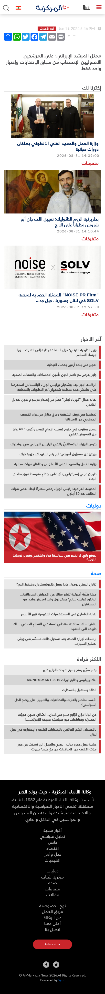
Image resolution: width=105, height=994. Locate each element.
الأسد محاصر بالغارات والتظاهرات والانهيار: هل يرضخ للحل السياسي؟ (55, 702)
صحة (96, 573)
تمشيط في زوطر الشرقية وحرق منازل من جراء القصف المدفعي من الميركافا (58, 417)
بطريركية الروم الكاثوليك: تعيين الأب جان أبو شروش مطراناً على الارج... (60, 221)
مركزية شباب (52, 876)
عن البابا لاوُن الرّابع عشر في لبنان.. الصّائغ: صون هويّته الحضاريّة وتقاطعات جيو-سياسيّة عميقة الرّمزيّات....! (57, 717)
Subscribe (52, 944)
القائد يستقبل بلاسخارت (79, 689)
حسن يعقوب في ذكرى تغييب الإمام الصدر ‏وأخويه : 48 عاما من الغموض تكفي (54, 431)
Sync (61, 980)
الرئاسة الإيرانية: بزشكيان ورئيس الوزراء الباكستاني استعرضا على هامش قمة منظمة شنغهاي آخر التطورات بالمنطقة (53, 387)
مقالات (52, 894)
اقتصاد (52, 848)
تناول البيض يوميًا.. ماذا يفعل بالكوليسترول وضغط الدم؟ (56, 584)
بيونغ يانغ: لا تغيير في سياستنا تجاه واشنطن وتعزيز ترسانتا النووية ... (54, 557)
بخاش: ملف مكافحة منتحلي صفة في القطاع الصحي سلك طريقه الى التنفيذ (54, 626)
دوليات (93, 505)
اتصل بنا (52, 929)
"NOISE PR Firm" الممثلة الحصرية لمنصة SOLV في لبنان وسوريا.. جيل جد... (59, 297)
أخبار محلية (52, 830)
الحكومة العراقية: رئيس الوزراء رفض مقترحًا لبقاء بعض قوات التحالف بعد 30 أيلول (53, 491)
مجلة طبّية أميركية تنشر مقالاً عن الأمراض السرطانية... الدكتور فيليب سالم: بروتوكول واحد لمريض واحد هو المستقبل (58, 599)
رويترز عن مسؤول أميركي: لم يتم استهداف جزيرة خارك (58, 454)
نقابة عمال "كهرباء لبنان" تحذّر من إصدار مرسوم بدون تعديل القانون (54, 402)
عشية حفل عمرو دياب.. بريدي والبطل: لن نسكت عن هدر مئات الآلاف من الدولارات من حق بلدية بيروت (57, 747)
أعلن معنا (52, 923)
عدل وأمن (53, 854)
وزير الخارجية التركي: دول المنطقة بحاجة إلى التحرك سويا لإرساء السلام (56, 352)
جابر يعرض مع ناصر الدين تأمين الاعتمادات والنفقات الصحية (54, 374)
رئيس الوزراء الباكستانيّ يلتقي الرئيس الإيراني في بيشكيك (53, 444)
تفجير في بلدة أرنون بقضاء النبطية (71, 364)
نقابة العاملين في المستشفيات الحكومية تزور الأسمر (58, 614)
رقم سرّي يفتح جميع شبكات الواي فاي (69, 669)
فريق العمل (52, 911)
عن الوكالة (52, 917)
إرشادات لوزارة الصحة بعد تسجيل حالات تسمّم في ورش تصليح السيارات (57, 641)
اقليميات (53, 860)
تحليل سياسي (52, 836)
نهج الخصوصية (52, 905)
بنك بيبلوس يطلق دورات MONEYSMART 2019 (61, 679)
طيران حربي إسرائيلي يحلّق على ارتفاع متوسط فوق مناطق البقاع (54, 476)
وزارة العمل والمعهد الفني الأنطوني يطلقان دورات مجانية (58, 146)
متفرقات (90, 162)
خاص (52, 842)
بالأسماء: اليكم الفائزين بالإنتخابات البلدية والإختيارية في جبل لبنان (53, 732)
